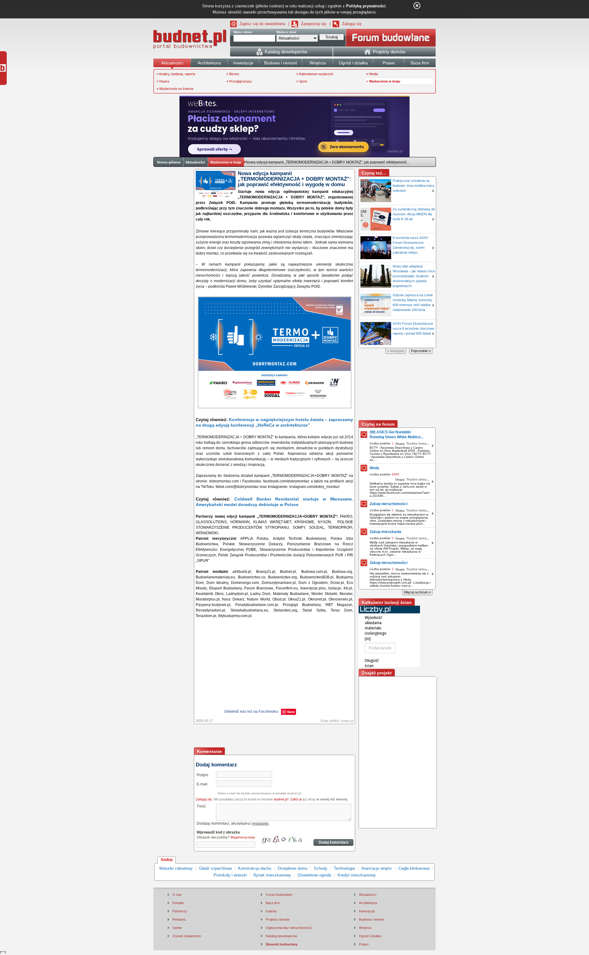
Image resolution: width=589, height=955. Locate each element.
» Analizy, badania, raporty (175, 74)
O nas (177, 894)
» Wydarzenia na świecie (175, 88)
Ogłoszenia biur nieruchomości (289, 928)
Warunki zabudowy (176, 868)
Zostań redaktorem (186, 936)
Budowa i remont (371, 919)
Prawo (363, 944)
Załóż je (296, 799)
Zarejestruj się (313, 23)
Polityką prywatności (366, 6)
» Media (372, 74)
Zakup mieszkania (385, 532)
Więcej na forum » (417, 592)
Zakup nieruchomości (388, 504)
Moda (374, 468)
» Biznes (232, 74)
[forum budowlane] (391, 38)
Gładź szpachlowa (215, 868)
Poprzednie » (421, 351)
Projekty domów (278, 919)
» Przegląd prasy (239, 81)
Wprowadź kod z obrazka (218, 832)
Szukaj (166, 859)
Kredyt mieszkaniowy (357, 875)
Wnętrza (365, 928)
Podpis (202, 775)
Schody (320, 868)
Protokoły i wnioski (230, 875)
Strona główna (168, 162)
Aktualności (195, 162)
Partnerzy (179, 911)
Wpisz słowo (242, 32)
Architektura (368, 903)
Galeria (271, 911)
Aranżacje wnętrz (376, 868)
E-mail (202, 784)
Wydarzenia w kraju (225, 162)
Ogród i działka (370, 936)
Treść (201, 806)
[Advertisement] (275, 736)
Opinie (177, 928)
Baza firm (273, 903)
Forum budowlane (279, 894)
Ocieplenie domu (292, 868)
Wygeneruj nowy (242, 837)
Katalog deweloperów (281, 936)
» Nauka (162, 81)
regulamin (260, 823)
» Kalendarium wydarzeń (314, 74)
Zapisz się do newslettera (262, 23)
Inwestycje (367, 911)
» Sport (301, 81)
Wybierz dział (286, 32)
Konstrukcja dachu (254, 868)
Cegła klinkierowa (413, 868)
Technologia (344, 868)
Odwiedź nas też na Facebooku (251, 711)
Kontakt (178, 903)
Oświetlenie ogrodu (314, 875)
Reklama (179, 919)
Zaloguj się (351, 23)
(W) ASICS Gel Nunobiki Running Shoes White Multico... (396, 434)
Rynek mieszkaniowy (272, 875)
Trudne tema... (417, 443)
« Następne (395, 351)
